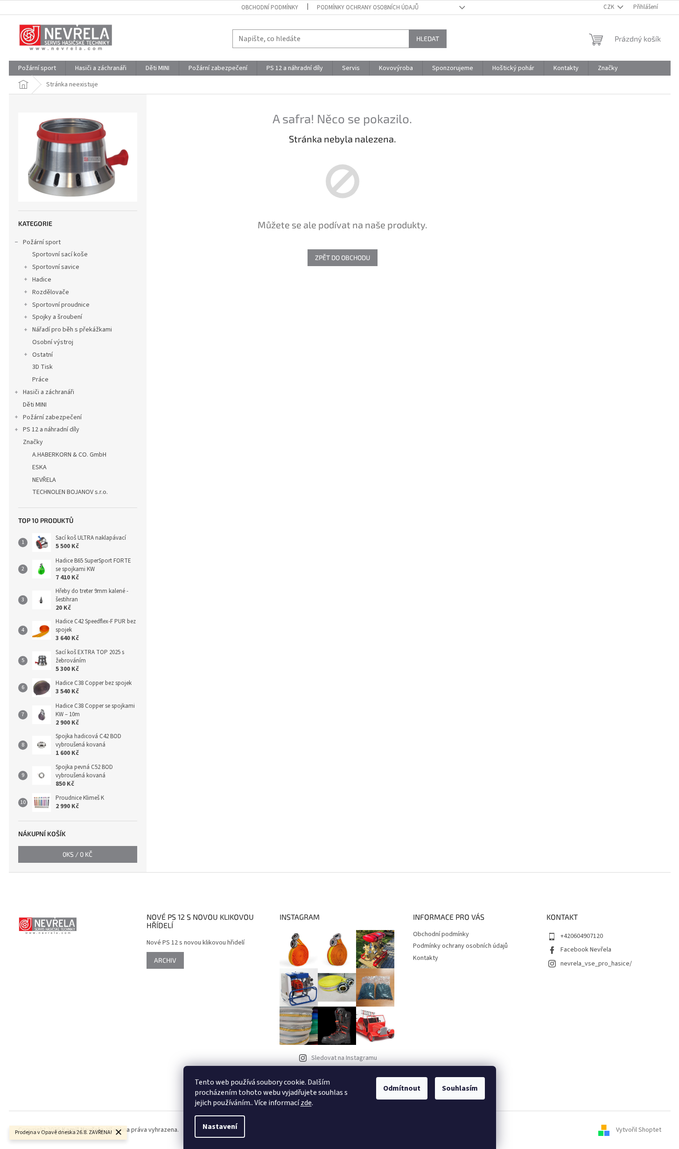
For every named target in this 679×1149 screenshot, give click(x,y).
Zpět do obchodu (342, 257)
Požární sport (42, 242)
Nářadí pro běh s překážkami (72, 329)
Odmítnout (401, 1088)
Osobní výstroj (52, 342)
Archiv (165, 960)
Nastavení (220, 1126)
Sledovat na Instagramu (344, 1058)
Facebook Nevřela (585, 949)
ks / (77, 854)
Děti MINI (35, 404)
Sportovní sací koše (60, 254)
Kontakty (425, 958)
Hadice (41, 279)
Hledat (427, 38)
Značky (33, 442)
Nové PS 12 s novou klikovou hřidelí (196, 942)
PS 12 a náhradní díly (51, 429)
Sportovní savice (55, 267)
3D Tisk (42, 367)
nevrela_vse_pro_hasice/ (596, 963)
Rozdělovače (50, 292)
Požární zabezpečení (52, 417)
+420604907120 (581, 936)
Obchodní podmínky (269, 7)
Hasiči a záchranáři (48, 392)
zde (306, 1103)
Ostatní (42, 355)
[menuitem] (37, 68)
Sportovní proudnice (61, 305)
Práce (40, 379)
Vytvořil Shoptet (638, 1130)
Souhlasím (460, 1088)
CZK (609, 7)
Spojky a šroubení (57, 317)
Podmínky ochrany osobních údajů (368, 7)
